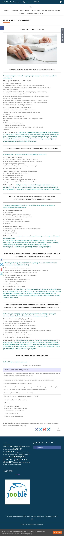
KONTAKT (22, 13)
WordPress (40, 524)
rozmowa (21, 454)
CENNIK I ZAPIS (36, 10)
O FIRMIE (6, 10)
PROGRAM (15, 10)
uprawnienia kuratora (17, 462)
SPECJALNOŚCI (24, 10)
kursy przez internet (19, 452)
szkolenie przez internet (14, 458)
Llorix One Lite (24, 524)
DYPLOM (44, 10)
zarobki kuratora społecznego (14, 464)
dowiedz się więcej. (26, 534)
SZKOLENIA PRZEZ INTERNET (35, 13)
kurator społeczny (12, 450)
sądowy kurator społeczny (15, 460)
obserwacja (15, 454)
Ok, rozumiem (58, 532)
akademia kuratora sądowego (14, 446)
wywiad (24, 462)
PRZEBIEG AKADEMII (54, 10)
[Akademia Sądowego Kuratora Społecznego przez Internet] (32, 7)
